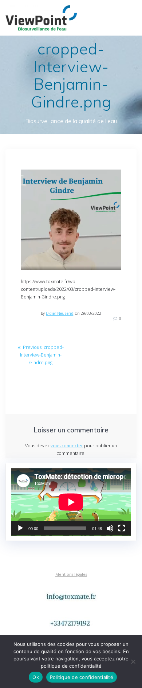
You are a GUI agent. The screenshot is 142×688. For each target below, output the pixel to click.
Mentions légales (71, 574)
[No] (133, 661)
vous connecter (67, 446)
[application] (71, 502)
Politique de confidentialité (81, 677)
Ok (35, 677)
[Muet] (110, 528)
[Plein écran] (121, 528)
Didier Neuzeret (59, 313)
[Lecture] (20, 528)
